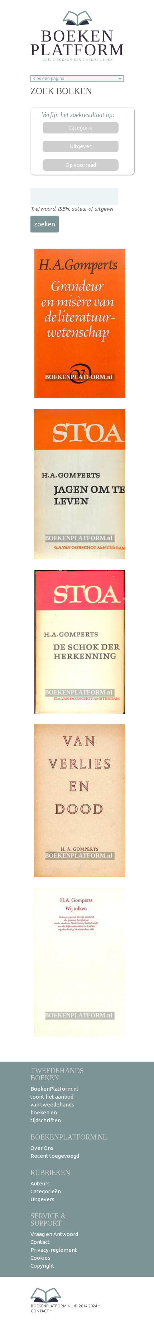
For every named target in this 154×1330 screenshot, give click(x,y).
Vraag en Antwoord (54, 1234)
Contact (40, 1242)
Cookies (40, 1258)
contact (40, 1311)
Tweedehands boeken (57, 1074)
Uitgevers (42, 1199)
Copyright (42, 1266)
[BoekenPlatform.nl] (77, 33)
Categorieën (45, 1191)
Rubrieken (50, 1172)
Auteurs (40, 1183)
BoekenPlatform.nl (68, 1137)
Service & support (48, 1219)
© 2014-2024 (85, 1306)
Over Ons (41, 1148)
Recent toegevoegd (54, 1156)
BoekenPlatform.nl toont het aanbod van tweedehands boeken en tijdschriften (54, 1104)
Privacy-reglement (53, 1250)
